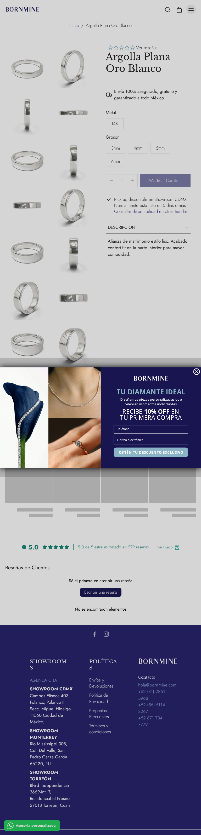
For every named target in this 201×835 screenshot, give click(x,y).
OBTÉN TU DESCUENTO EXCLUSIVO (151, 452)
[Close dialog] (196, 371)
